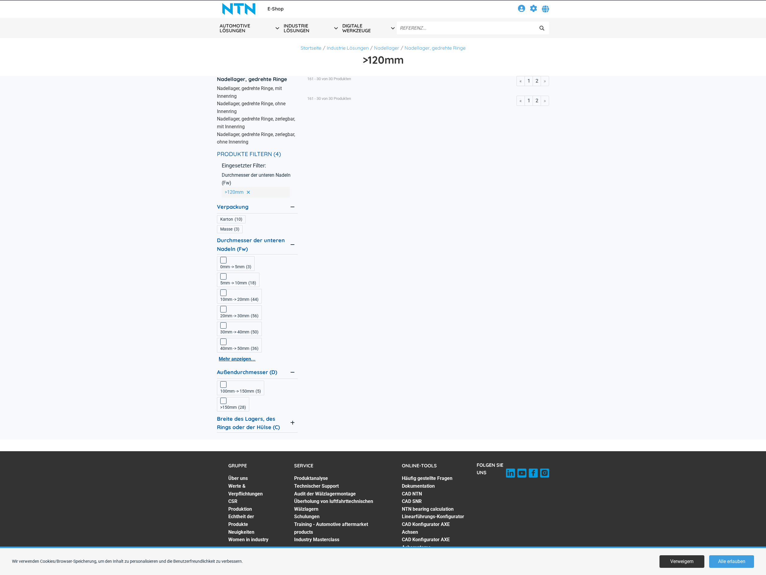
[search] (541, 28)
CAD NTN (412, 494)
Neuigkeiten (241, 532)
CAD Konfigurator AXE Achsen (426, 528)
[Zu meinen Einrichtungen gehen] (533, 9)
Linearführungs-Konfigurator (433, 516)
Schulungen (307, 516)
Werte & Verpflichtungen (245, 490)
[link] (521, 9)
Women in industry (248, 539)
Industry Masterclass (316, 539)
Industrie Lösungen (348, 48)
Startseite (311, 48)
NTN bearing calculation (428, 509)
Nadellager (386, 48)
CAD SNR (412, 501)
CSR (232, 501)
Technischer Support (316, 486)
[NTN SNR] (239, 9)
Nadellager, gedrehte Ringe (435, 48)
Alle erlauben (731, 561)
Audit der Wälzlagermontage (325, 494)
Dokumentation (418, 486)
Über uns (238, 478)
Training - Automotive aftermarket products (331, 528)
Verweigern (682, 561)
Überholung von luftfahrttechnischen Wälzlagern (333, 505)
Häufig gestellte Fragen (427, 478)
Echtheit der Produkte (241, 520)
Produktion (240, 509)
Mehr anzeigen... (237, 359)
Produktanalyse (311, 478)
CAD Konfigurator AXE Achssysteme (426, 543)
